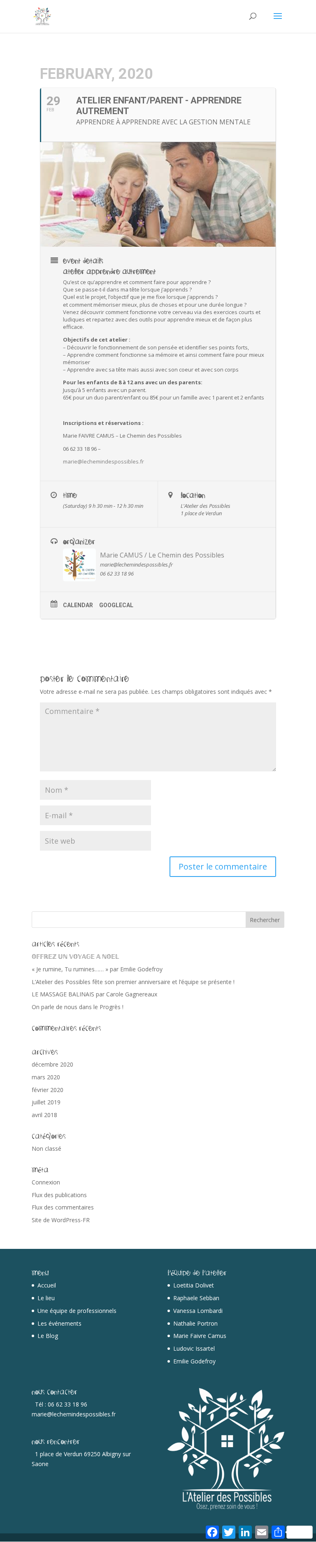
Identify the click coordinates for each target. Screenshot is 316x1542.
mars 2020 (46, 1077)
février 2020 (47, 1090)
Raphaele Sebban (196, 1298)
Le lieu (46, 1298)
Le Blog (47, 1336)
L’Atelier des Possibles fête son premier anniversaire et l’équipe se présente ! (133, 982)
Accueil (46, 1285)
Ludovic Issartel (194, 1348)
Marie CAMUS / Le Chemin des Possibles (162, 555)
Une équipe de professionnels (76, 1311)
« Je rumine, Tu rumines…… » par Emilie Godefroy (97, 969)
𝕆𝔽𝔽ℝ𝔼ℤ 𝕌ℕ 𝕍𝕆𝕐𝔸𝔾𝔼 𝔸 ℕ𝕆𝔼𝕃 (75, 956)
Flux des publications (59, 1195)
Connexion (46, 1182)
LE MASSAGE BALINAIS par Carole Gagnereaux (94, 994)
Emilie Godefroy (194, 1361)
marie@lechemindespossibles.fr (103, 461)
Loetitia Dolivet (193, 1285)
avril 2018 (44, 1115)
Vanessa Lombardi (198, 1311)
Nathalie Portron (195, 1323)
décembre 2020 (52, 1064)
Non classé (46, 1148)
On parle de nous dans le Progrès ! (77, 1007)
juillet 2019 (46, 1102)
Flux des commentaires (63, 1207)
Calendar (78, 605)
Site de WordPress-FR (61, 1220)
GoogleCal (116, 605)
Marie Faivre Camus (199, 1336)
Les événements (59, 1323)
